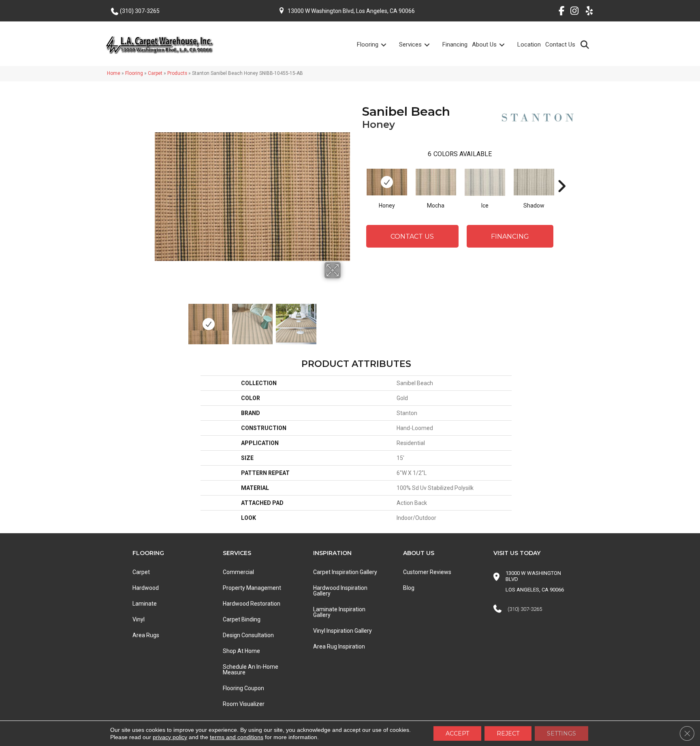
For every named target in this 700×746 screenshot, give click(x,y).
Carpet (155, 73)
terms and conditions (236, 737)
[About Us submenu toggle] (507, 45)
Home (113, 73)
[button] (586, 44)
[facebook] (558, 12)
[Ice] (485, 182)
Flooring (367, 44)
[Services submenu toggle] (432, 45)
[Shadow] (534, 182)
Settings (561, 733)
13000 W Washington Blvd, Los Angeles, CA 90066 (351, 11)
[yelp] (587, 12)
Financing (454, 44)
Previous (159, 320)
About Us (484, 44)
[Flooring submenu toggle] (388, 45)
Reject (508, 733)
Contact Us (560, 44)
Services (410, 44)
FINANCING (510, 236)
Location (529, 44)
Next (346, 320)
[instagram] (572, 12)
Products (177, 73)
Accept (457, 733)
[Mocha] (436, 182)
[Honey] (387, 182)
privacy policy (170, 737)
